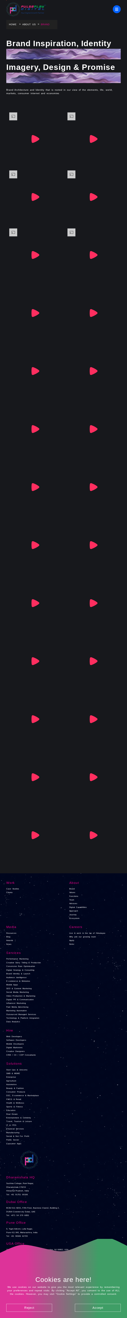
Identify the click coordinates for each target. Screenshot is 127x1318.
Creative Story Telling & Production (23, 963)
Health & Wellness (15, 1103)
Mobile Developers (15, 1044)
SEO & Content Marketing (19, 988)
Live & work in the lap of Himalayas (87, 933)
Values (72, 892)
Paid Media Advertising (17, 1007)
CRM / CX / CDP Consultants (21, 1055)
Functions (73, 896)
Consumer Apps (13, 1144)
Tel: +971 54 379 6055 (17, 1215)
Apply (71, 940)
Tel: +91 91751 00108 (17, 1195)
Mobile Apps (12, 985)
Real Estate (12, 1114)
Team (71, 900)
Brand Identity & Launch (18, 974)
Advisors (73, 903)
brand (45, 24)
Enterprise (11, 1077)
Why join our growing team (82, 937)
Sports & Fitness (14, 1107)
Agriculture (11, 1081)
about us (29, 24)
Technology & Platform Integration (22, 1018)
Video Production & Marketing (20, 996)
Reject (29, 1307)
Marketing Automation (16, 1011)
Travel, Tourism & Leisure (19, 1121)
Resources (11, 933)
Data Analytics (13, 1022)
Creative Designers (15, 1051)
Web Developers (14, 1036)
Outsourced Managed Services (21, 1014)
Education (10, 1110)
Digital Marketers (14, 1047)
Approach (73, 911)
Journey (73, 915)
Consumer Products (15, 1092)
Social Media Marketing (17, 992)
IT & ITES (11, 1125)
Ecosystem (74, 918)
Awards (9, 940)
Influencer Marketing (16, 1003)
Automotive (11, 1084)
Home (12, 24)
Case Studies (12, 889)
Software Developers (16, 1040)
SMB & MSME (13, 1073)
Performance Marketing (17, 959)
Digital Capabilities (78, 907)
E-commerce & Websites (18, 981)
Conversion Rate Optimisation (20, 966)
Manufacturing (12, 1133)
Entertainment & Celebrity (18, 1118)
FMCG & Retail (13, 1099)
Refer (71, 944)
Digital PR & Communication (20, 1000)
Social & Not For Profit (17, 1136)
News (8, 944)
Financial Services (15, 1129)
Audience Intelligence (16, 977)
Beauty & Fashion (15, 1088)
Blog (8, 937)
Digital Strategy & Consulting (20, 970)
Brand (72, 889)
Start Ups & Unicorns (17, 1070)
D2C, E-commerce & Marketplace (22, 1095)
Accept (97, 1307)
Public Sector (12, 1140)
